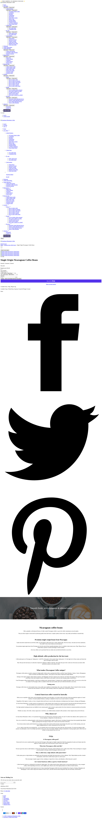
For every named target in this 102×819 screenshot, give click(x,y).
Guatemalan (11, 15)
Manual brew (6, 55)
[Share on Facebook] (51, 343)
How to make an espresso (14, 81)
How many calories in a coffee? (16, 95)
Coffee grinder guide (10, 68)
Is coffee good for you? (14, 92)
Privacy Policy (6, 802)
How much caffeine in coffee (15, 91)
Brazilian (11, 14)
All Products (6, 798)
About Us (5, 104)
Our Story (5, 800)
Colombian (11, 12)
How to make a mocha (14, 84)
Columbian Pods (12, 29)
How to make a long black (14, 82)
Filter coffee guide (10, 69)
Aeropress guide (9, 71)
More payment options (51, 284)
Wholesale (5, 46)
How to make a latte (13, 79)
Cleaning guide (9, 73)
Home (4, 4)
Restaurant (8, 106)
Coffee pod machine (10, 51)
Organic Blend (12, 20)
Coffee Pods (9, 25)
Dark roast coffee (12, 44)
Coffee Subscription (7, 47)
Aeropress (8, 60)
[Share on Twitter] (51, 444)
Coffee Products (9, 8)
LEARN (5, 74)
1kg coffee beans (12, 34)
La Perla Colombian (13, 22)
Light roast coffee (13, 42)
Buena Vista (11, 19)
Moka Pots (8, 57)
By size (7, 30)
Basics (7, 77)
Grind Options (4, 273)
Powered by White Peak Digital (10, 817)
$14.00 (7, 177)
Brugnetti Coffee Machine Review (16, 99)
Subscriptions (6, 799)
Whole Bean (11, 38)
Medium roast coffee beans (10, 245)
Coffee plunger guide (10, 66)
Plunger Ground (12, 41)
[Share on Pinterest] (51, 546)
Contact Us (8, 108)
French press (9, 62)
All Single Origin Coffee (14, 11)
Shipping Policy (6, 804)
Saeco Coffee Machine (14, 102)
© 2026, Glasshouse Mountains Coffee (11, 816)
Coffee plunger (9, 61)
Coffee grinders (9, 59)
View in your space (5, 250)
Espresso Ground (12, 39)
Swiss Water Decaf (13, 24)
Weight (2, 272)
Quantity (2, 275)
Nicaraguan (11, 16)
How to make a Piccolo (14, 83)
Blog (4, 797)
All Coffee (5, 6)
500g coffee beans (13, 33)
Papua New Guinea (13, 17)
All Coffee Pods (12, 28)
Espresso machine (10, 53)
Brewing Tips (6, 64)
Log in (4, 115)
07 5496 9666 (7, 791)
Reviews (8, 96)
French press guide (10, 70)
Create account (6, 116)
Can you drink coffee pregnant (15, 90)
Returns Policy (6, 803)
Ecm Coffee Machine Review (15, 101)
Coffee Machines (7, 48)
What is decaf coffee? (13, 93)
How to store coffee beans (14, 86)
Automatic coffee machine (12, 52)
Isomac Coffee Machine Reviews (16, 100)
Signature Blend (12, 21)
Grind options (9, 35)
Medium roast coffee (13, 43)
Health (7, 87)
